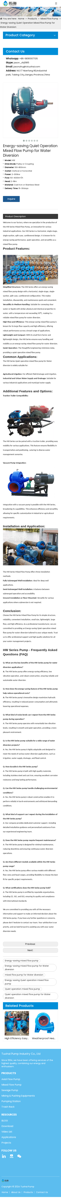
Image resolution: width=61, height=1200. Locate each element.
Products (28, 1192)
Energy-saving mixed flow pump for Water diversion (27, 967)
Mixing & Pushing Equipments (18, 1095)
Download (7, 1126)
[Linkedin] (3, 1156)
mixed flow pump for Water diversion (24, 974)
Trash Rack (8, 1106)
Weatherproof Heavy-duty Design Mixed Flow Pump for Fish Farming (44, 1038)
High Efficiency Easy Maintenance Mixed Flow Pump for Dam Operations (17, 1038)
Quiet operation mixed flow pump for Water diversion (27, 996)
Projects (6, 1142)
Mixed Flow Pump (11, 1084)
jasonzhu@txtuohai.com (26, 66)
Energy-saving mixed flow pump (21, 960)
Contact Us (42, 1192)
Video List (6, 1131)
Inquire (11, 199)
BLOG (4, 1120)
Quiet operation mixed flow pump (22, 988)
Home (5, 1192)
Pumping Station (11, 1101)
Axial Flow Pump (10, 1079)
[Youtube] (11, 1156)
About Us (15, 1192)
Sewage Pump (9, 1090)
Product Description (15, 216)
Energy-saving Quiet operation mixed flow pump (27, 982)
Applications (8, 1137)
